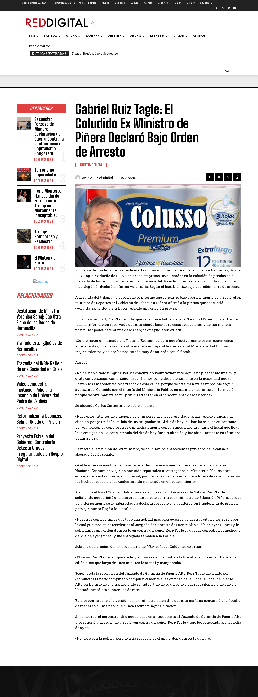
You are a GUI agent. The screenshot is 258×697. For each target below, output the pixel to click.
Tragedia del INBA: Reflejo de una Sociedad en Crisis (40, 366)
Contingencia (27, 334)
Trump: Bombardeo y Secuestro (95, 53)
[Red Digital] (78, 177)
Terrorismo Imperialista (45, 172)
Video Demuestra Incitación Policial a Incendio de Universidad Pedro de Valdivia (38, 392)
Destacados (43, 159)
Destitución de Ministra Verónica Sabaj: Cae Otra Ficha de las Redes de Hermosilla (39, 319)
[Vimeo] (228, 8)
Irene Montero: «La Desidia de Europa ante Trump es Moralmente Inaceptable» (47, 203)
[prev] (219, 53)
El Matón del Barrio (45, 260)
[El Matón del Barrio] (24, 262)
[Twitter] (223, 8)
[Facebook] (212, 8)
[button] (93, 23)
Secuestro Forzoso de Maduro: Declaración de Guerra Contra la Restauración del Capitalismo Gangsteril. (49, 136)
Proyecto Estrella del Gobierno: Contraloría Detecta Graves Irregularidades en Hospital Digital (41, 447)
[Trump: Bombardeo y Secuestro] (24, 236)
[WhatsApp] (237, 177)
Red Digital (104, 177)
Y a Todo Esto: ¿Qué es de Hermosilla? (39, 346)
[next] (225, 53)
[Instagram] (217, 8)
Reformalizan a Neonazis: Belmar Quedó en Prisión (39, 419)
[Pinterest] (228, 177)
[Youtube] (234, 8)
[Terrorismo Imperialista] (24, 174)
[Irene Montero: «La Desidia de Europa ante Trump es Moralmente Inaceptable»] (24, 195)
